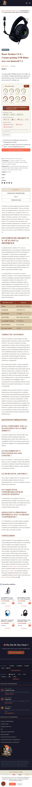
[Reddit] (11, 182)
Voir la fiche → (8, 606)
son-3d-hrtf (10, 170)
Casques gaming (11, 164)
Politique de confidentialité (7, 732)
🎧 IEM (9, 676)
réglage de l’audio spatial (11, 570)
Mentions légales (5, 734)
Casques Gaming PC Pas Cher (10, 162)
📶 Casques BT (12, 674)
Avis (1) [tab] (16, 196)
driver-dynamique (13, 168)
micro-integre (23, 168)
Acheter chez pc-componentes (16, 150)
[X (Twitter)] (4, 182)
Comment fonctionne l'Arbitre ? (8, 737)
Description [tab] (16, 189)
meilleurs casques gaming (14, 566)
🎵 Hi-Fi (24, 674)
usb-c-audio (18, 170)
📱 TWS (18, 674)
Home (3, 10)
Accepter (12, 784)
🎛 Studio (8, 668)
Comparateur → (16, 679)
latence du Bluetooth (7, 577)
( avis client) (12, 66)
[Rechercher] (26, 3)
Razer (9, 172)
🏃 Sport (3, 668)
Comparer (7, 134)
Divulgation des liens (6, 726)
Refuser (19, 784)
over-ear (4, 170)
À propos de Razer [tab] (16, 200)
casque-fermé (14, 166)
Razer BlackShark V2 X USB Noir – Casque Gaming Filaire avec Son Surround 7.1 (23, 598)
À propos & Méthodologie (7, 721)
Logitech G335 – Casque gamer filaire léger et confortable (7, 620)
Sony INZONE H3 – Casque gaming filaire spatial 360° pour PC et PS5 (7, 598)
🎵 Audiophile (19, 665)
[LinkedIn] (9, 182)
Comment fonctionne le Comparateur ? (10, 739)
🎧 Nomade (11, 665)
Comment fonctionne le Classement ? (10, 742)
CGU (2, 729)
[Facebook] (2, 182)
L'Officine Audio (4, 724)
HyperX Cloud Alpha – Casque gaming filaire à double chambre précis (24, 620)
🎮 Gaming (26, 665)
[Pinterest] (6, 182)
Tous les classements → (16, 670)
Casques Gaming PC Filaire (12, 10)
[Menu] (29, 3)
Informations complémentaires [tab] (16, 193)
